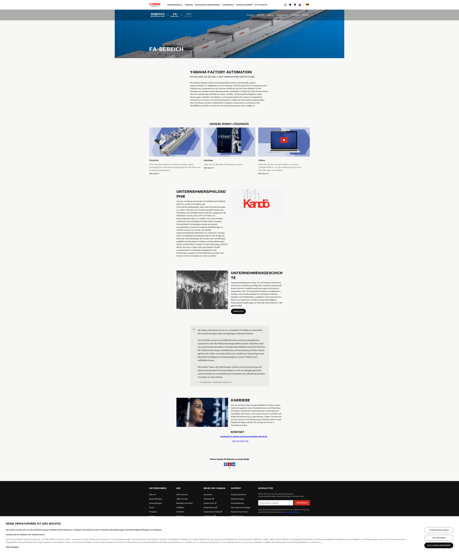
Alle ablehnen (438, 538)
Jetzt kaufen (261, 5)
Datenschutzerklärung (291, 512)
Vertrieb (260, 15)
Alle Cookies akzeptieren (438, 545)
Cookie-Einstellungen (439, 530)
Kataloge (208, 160)
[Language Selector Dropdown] (307, 4)
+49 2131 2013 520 (240, 441)
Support (270, 15)
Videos (261, 160)
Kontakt (305, 15)
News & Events (282, 15)
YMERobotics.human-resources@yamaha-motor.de (243, 436)
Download (295, 15)
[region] (229, 535)
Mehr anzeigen (12, 547)
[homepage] (154, 5)
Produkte (250, 15)
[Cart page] (295, 4)
